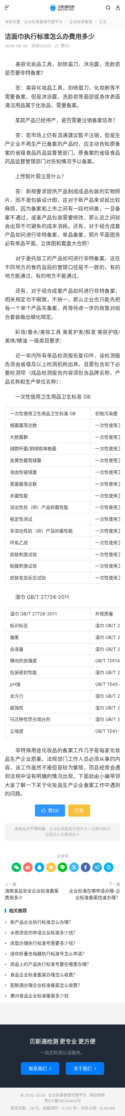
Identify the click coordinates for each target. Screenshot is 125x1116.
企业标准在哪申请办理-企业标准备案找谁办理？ (94, 894)
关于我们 (85, 1068)
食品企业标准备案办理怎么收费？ (44, 974)
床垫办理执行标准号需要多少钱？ (44, 943)
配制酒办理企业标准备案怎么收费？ (46, 985)
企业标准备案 (80, 21)
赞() (62, 45)
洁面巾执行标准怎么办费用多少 (50, 36)
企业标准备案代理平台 (62, 8)
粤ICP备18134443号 (62, 1100)
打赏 (79, 810)
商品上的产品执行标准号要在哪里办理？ (50, 964)
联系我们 (40, 1068)
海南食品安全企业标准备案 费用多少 (32, 894)
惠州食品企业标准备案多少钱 (39, 995)
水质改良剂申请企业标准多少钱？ (44, 932)
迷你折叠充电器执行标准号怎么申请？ (48, 953)
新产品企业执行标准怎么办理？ (41, 922)
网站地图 (97, 1095)
